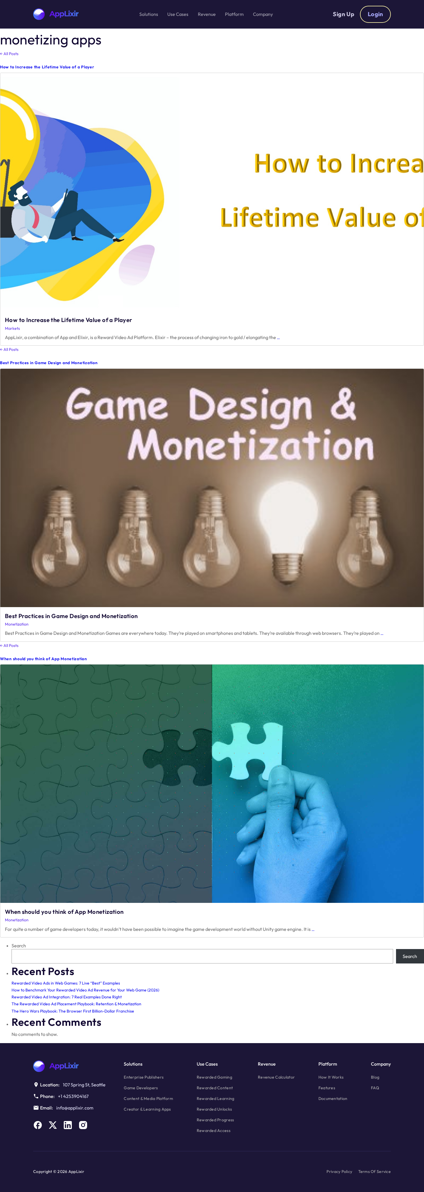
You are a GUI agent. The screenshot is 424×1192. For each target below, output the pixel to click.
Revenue (267, 1064)
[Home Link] (69, 1066)
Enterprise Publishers (144, 1077)
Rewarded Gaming (214, 1077)
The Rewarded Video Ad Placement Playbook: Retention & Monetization (76, 1003)
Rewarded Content (215, 1087)
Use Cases (207, 1064)
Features (326, 1087)
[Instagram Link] (83, 1125)
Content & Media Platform (148, 1098)
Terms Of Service (374, 1171)
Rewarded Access (213, 1130)
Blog (375, 1077)
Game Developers (141, 1087)
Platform (327, 1064)
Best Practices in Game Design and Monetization (48, 362)
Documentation (333, 1098)
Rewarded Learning (215, 1098)
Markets (12, 328)
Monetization (17, 624)
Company (381, 1064)
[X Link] (52, 1125)
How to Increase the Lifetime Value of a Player (47, 67)
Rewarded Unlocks (214, 1109)
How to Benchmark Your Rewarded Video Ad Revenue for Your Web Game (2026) (85, 990)
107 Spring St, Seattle (84, 1085)
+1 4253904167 (73, 1096)
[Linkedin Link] (67, 1125)
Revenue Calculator (276, 1077)
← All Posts (9, 53)
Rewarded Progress (215, 1119)
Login (375, 14)
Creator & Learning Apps (147, 1109)
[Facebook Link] (37, 1125)
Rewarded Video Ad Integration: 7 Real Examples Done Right (67, 997)
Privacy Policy (339, 1171)
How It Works (331, 1077)
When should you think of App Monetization (43, 658)
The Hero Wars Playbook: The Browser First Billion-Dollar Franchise (73, 1011)
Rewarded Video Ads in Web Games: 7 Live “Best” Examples (66, 983)
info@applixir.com (74, 1108)
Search (19, 945)
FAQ (375, 1087)
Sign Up (343, 14)
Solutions (133, 1064)
